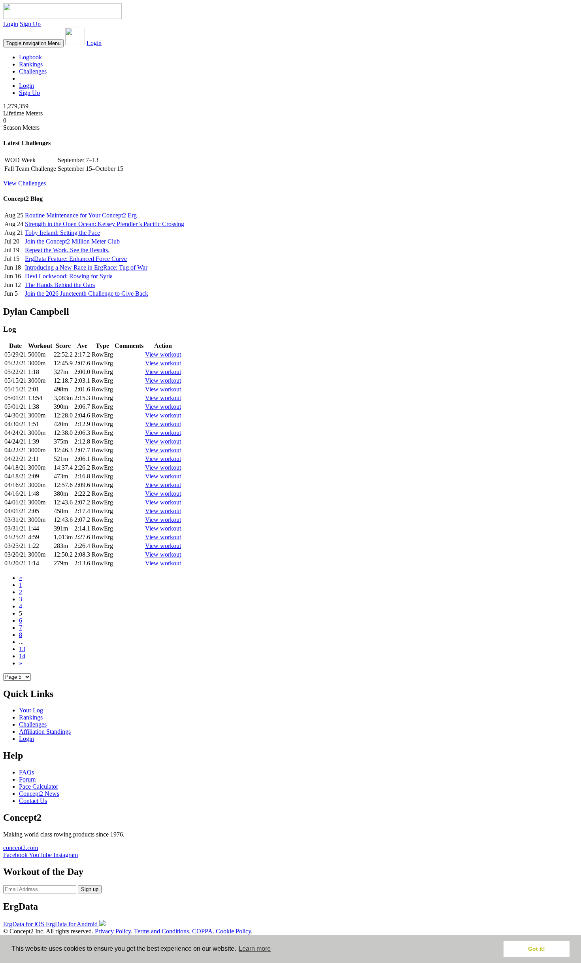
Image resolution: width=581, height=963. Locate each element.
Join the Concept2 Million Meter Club (72, 241)
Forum (27, 779)
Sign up (89, 889)
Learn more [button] (255, 948)
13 (22, 649)
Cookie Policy (233, 931)
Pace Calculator (38, 786)
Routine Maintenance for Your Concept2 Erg (81, 215)
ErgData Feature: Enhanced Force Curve (76, 258)
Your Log (31, 710)
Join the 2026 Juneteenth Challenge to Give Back (86, 293)
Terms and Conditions (161, 931)
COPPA (202, 931)
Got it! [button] (536, 949)
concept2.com (20, 847)
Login (10, 24)
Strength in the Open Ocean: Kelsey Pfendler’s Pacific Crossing (104, 224)
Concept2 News (39, 793)
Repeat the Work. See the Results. (67, 250)
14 (22, 656)
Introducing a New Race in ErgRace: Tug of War (86, 267)
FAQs (26, 772)
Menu (33, 43)
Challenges (33, 71)
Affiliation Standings (45, 731)
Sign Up (30, 24)
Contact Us (33, 800)
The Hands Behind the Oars (60, 284)
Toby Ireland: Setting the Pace (62, 232)
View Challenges (24, 183)
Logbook (30, 57)
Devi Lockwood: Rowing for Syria (69, 276)
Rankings (31, 64)
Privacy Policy (113, 931)
